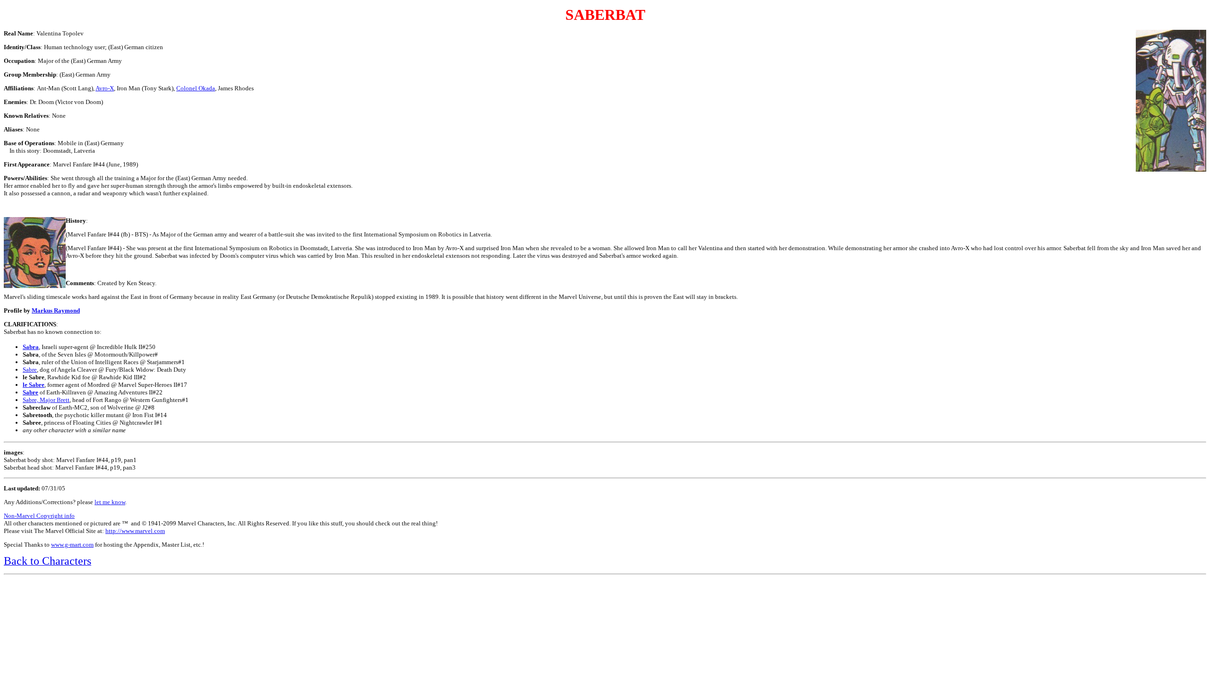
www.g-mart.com (72, 544)
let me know (110, 502)
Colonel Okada (195, 88)
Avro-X (104, 88)
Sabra (31, 346)
